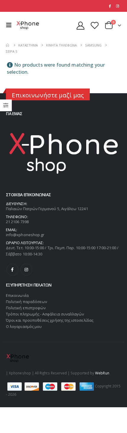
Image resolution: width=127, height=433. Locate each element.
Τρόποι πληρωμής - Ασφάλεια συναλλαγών (45, 314)
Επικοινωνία (17, 295)
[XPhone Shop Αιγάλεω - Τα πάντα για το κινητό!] (28, 25)
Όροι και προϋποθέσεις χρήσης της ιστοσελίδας (49, 320)
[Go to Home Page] (8, 45)
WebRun (102, 373)
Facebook (12, 270)
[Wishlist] (94, 25)
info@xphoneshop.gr (25, 234)
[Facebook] (109, 5)
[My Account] (80, 25)
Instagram (26, 270)
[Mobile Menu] (10, 25)
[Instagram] (117, 5)
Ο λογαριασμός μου (24, 326)
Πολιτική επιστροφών (25, 307)
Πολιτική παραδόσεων (26, 301)
